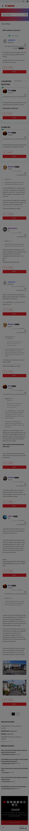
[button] (26, 2)
